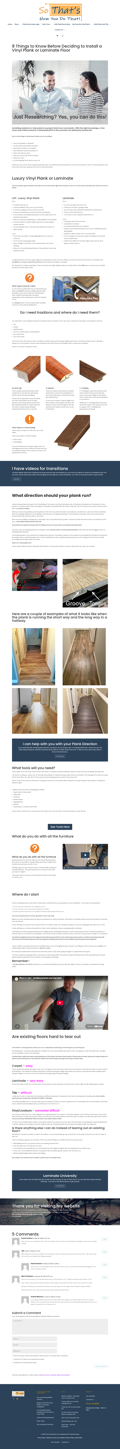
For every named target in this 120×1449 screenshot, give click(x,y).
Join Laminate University (45, 1424)
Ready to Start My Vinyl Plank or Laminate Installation (45, 1405)
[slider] (83, 867)
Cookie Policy (78, 1438)
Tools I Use (46, 24)
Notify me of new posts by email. (25, 1363)
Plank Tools (41, 1421)
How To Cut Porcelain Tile (70, 1418)
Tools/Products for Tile (69, 1421)
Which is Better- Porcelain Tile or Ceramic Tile (70, 1397)
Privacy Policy (42, 1438)
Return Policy (70, 1438)
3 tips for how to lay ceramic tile (70, 1408)
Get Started (60, 756)
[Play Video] (64, 867)
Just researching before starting (44, 1398)
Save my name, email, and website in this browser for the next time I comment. (41, 1356)
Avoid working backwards (45, 1418)
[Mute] (99, 867)
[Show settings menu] (102, 867)
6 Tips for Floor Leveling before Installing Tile (69, 1413)
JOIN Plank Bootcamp (62, 24)
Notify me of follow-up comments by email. (29, 1359)
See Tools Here (60, 827)
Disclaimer (49, 1438)
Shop (16, 24)
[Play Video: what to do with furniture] (85, 855)
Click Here (16, 479)
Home (10, 24)
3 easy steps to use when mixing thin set (70, 1403)
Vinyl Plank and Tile (101, 24)
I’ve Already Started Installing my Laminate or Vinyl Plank (45, 1412)
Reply (105, 1239)
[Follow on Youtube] (17, 1398)
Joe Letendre (90, 1396)
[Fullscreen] (106, 867)
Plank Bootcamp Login (31, 24)
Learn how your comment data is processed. (54, 1375)
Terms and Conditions (59, 1438)
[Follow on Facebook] (13, 1398)
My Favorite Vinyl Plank (80, 24)
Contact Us (59, 30)
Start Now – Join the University (68, 1426)
